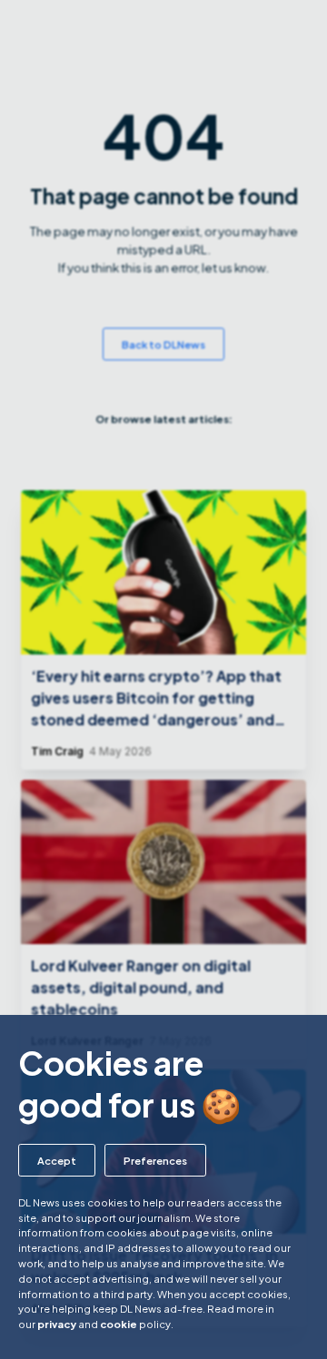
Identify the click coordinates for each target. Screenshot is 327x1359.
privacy (56, 1323)
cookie (118, 1323)
